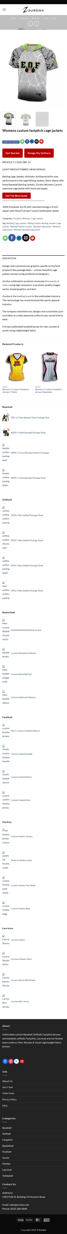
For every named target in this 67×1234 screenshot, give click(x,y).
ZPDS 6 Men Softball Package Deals (27, 515)
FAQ (4, 1105)
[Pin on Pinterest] (41, 141)
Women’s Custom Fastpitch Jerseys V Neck (15, 390)
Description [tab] (9, 258)
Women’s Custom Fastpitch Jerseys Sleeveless (48, 390)
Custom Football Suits (20, 800)
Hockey (6, 1163)
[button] (4, 9)
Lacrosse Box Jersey (20, 1001)
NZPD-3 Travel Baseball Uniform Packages (30, 453)
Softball (6, 1133)
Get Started (12, 153)
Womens (36, 18)
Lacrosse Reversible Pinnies (23, 980)
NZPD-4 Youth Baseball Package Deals (28, 432)
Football (6, 1151)
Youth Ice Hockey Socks (21, 860)
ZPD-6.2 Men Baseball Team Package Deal (30, 417)
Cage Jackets (50, 18)
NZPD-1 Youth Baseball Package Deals (28, 478)
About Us (7, 1081)
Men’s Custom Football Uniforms (25, 731)
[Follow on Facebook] (5, 1061)
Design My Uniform (39, 153)
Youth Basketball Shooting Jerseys (26, 630)
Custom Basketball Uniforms (23, 653)
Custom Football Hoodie (21, 754)
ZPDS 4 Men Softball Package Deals (27, 565)
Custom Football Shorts (21, 777)
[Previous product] (36, 23)
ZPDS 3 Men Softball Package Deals (27, 590)
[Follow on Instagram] (10, 1061)
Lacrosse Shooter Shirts (21, 959)
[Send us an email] (22, 1061)
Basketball (8, 1145)
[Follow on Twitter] (16, 1061)
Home (13, 18)
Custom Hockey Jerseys (22, 836)
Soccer (5, 1157)
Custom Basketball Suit (21, 674)
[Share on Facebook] (27, 141)
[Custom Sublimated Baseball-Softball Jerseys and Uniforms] (33, 9)
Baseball (6, 1127)
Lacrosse (7, 1169)
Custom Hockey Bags (20, 908)
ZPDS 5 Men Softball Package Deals (27, 540)
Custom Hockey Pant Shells (23, 885)
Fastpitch (24, 18)
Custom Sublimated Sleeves (23, 697)
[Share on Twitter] (32, 141)
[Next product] (30, 23)
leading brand (24, 296)
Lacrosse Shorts (18, 940)
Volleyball (7, 1175)
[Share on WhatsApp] (22, 141)
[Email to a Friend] (36, 141)
